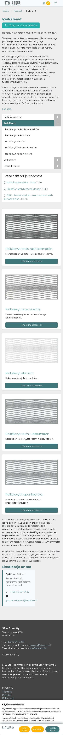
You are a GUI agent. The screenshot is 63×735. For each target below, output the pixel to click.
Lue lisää (6, 109)
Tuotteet (18, 11)
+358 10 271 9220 (15, 642)
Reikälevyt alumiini (19, 373)
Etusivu (6, 11)
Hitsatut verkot (12, 166)
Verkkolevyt (10, 160)
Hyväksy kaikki (52, 729)
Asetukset (37, 729)
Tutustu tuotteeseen (31, 261)
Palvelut (6, 695)
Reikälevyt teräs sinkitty (23, 309)
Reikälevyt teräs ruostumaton (27, 434)
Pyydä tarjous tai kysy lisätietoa (21, 25)
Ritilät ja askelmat (13, 117)
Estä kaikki (24, 729)
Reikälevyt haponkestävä (24, 494)
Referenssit (8, 698)
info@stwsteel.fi (38, 648)
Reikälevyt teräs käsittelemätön (28, 249)
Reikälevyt (31, 11)
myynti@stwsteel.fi (40, 645)
